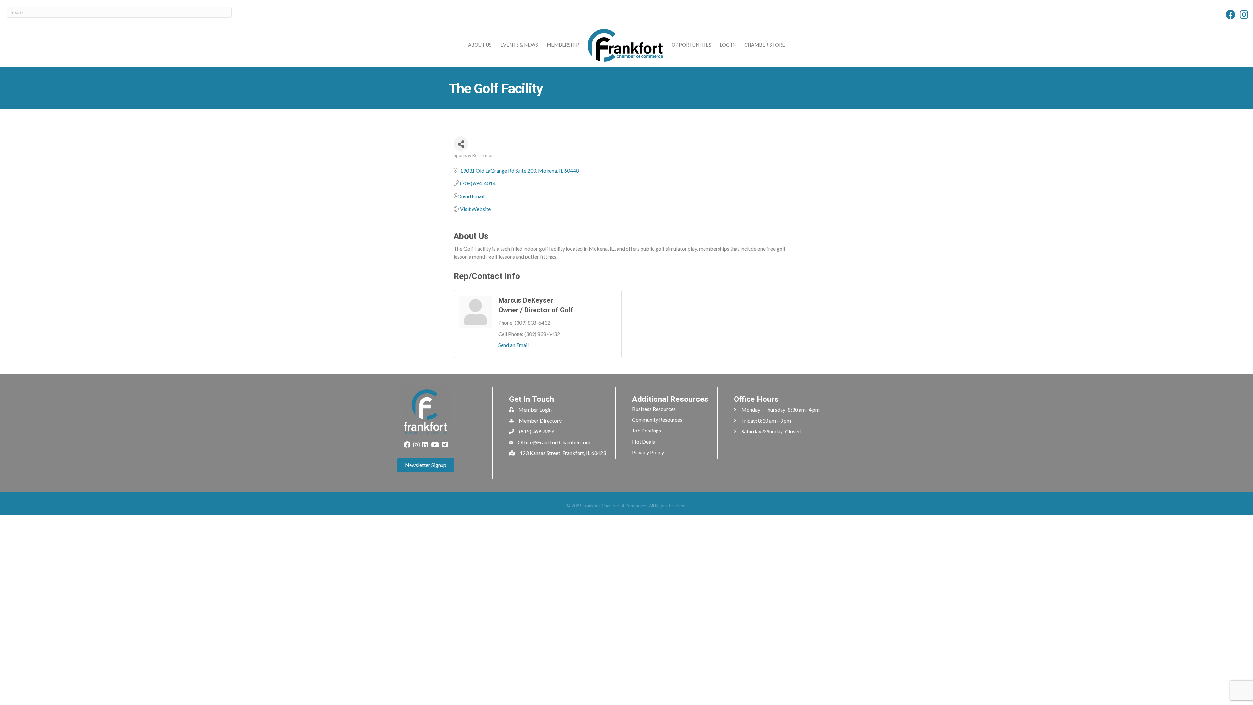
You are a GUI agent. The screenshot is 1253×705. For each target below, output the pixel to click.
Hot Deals (643, 441)
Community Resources (657, 419)
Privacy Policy (648, 452)
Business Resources (654, 409)
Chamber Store (764, 45)
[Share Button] (461, 143)
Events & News (519, 45)
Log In (728, 45)
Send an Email (513, 345)
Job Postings (646, 430)
